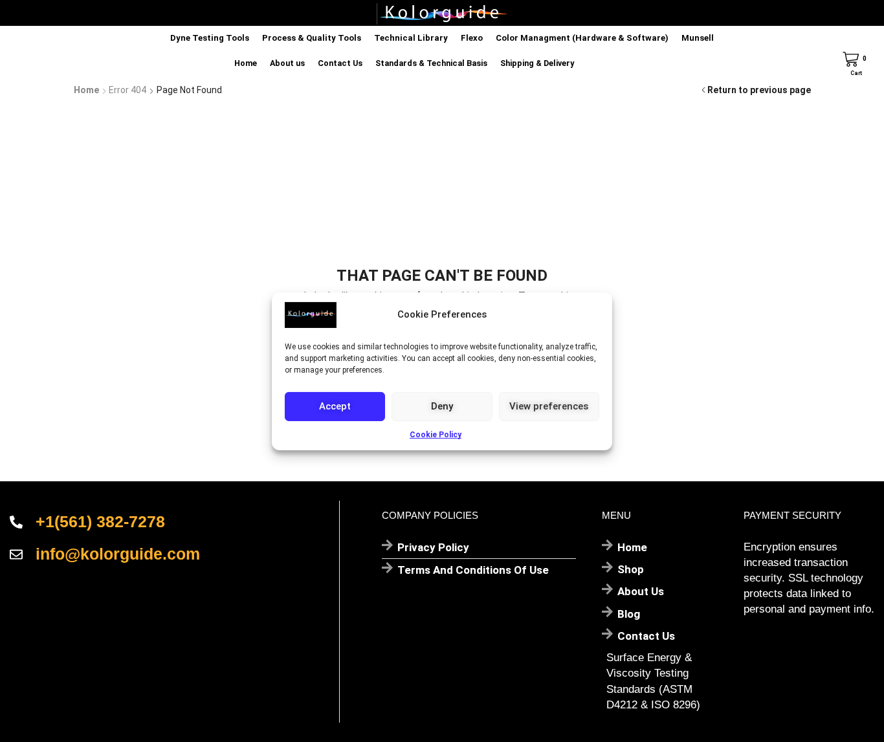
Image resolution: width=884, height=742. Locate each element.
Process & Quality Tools (311, 38)
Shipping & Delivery (537, 63)
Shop (630, 569)
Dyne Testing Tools (209, 38)
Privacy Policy (433, 547)
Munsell (697, 38)
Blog (628, 613)
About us (287, 63)
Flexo (472, 38)
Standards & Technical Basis (431, 63)
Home (245, 63)
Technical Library (411, 38)
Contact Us (340, 63)
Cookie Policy (435, 434)
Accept (335, 406)
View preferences (548, 406)
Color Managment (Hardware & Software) (582, 38)
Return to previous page (759, 90)
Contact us (646, 635)
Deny (442, 406)
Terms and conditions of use (473, 569)
